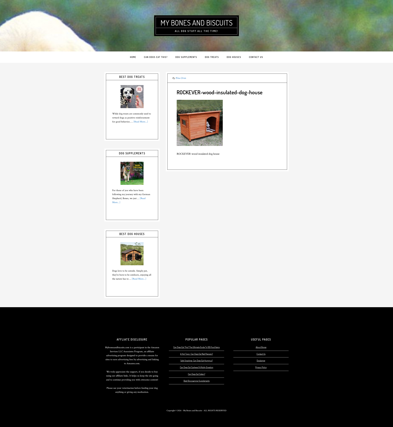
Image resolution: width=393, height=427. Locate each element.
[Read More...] (140, 121)
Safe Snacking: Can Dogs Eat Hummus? (196, 360)
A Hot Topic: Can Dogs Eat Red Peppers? (196, 354)
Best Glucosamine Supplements (197, 381)
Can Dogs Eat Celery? (196, 374)
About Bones (261, 347)
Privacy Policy (261, 367)
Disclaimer (261, 360)
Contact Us (261, 354)
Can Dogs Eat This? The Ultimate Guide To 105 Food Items (196, 347)
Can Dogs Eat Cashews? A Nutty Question (196, 367)
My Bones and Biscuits (196, 22)
